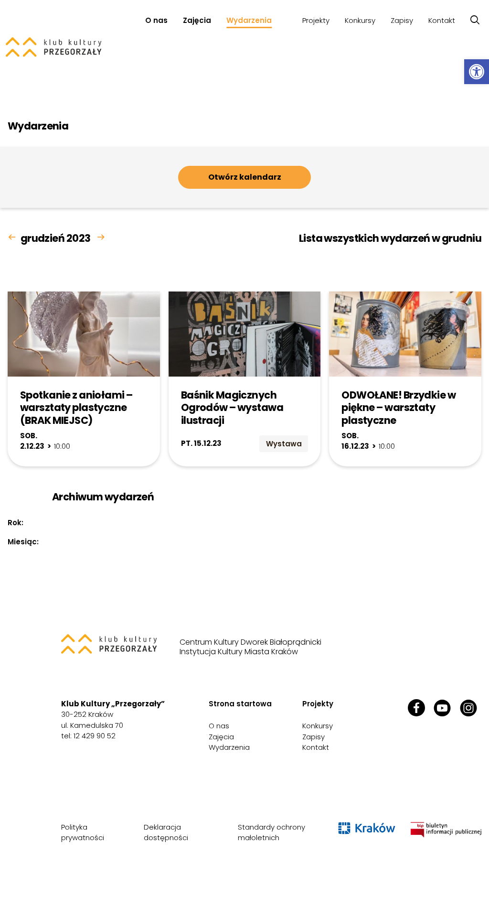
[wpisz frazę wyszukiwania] (474, 20)
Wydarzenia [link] (249, 20)
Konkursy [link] (360, 20)
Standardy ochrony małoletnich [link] (271, 832)
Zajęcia (197, 20)
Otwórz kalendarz (244, 177)
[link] (476, 71)
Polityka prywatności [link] (82, 832)
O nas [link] (156, 20)
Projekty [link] (316, 20)
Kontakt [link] (441, 20)
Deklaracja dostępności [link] (166, 832)
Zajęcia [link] (221, 737)
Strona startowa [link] (240, 704)
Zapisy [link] (402, 20)
